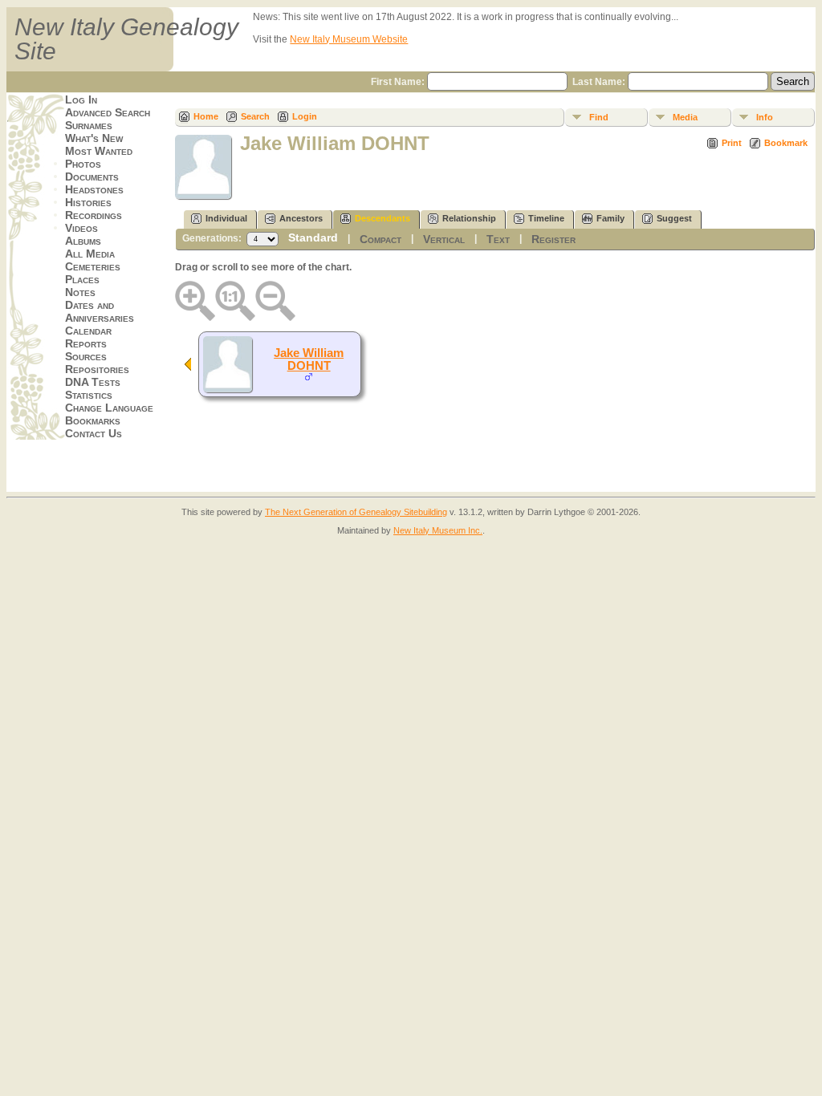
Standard (313, 237)
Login (304, 116)
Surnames (88, 125)
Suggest (674, 218)
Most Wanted (98, 150)
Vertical (444, 239)
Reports (86, 343)
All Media (90, 253)
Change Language (109, 407)
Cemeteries (92, 266)
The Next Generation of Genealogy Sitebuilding (356, 512)
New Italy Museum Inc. (437, 530)
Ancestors (301, 218)
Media (685, 117)
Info (764, 117)
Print (732, 143)
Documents (92, 176)
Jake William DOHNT (309, 359)
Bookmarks (92, 420)
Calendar (88, 330)
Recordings (93, 215)
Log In (81, 99)
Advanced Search (107, 112)
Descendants (382, 218)
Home (205, 116)
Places (82, 279)
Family (610, 218)
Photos (83, 163)
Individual (226, 218)
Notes (80, 292)
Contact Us (93, 433)
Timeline (546, 218)
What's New (94, 138)
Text (498, 239)
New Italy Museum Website (349, 39)
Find (598, 117)
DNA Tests (92, 381)
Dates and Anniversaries (99, 311)
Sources (86, 356)
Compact (380, 239)
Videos (81, 227)
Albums (83, 240)
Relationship (469, 218)
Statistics (88, 394)
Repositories (97, 369)
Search (255, 116)
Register (553, 239)
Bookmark (786, 143)
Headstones (94, 189)
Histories (88, 202)
